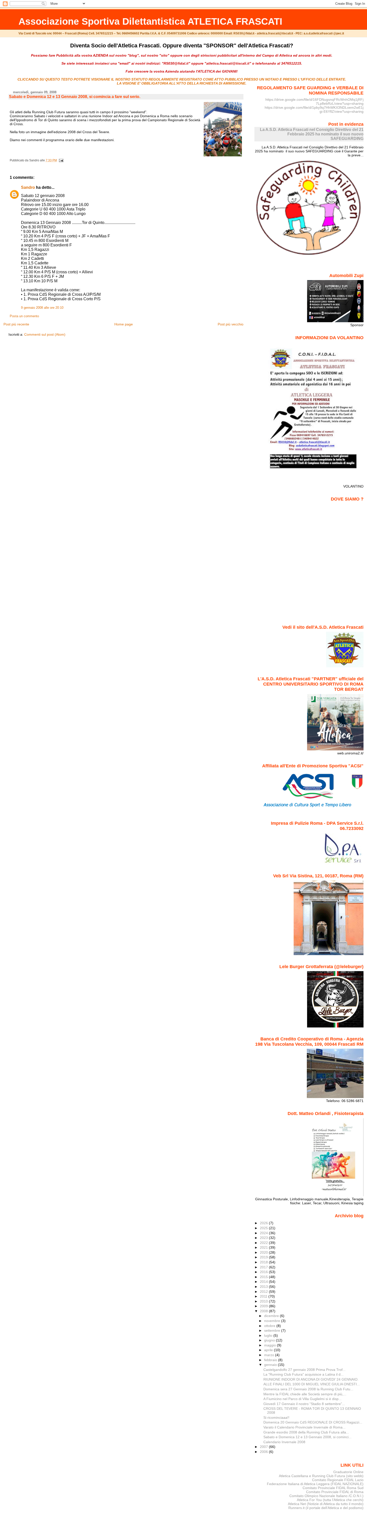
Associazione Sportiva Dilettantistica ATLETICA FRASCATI (150, 21)
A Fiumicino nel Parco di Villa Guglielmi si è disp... (302, 1399)
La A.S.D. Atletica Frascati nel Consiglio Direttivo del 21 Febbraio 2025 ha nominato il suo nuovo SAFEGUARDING (312, 134)
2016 (264, 1272)
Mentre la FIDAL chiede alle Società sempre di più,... (304, 1394)
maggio (270, 1345)
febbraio (271, 1360)
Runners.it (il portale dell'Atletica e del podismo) (326, 1508)
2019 (264, 1257)
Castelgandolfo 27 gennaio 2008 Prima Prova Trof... (304, 1370)
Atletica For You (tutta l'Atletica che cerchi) (330, 1500)
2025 (264, 1228)
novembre (272, 1321)
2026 (264, 1223)
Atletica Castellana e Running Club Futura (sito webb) (321, 1476)
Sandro (28, 187)
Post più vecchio (230, 324)
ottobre (270, 1326)
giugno (270, 1340)
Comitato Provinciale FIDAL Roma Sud (333, 1488)
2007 (264, 1447)
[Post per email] (61, 160)
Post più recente (16, 324)
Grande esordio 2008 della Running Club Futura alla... (306, 1432)
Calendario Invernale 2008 (284, 1442)
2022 (264, 1243)
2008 (264, 1311)
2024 (264, 1233)
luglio (268, 1335)
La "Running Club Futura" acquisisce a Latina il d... (303, 1374)
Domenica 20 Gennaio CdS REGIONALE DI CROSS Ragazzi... (312, 1422)
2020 (264, 1252)
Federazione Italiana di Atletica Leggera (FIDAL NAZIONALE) (315, 1484)
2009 (264, 1306)
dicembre (272, 1316)
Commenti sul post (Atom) (44, 334)
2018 (264, 1262)
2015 (264, 1277)
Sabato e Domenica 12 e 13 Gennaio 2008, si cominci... (307, 1437)
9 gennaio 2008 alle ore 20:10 (42, 307)
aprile (269, 1350)
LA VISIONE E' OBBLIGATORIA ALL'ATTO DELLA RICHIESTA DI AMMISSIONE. (181, 83)
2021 (264, 1247)
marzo (269, 1355)
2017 (264, 1267)
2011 (264, 1296)
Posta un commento (24, 316)
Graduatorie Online (348, 1472)
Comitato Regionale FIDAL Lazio (338, 1480)
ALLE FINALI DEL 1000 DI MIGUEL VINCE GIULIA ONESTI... (311, 1384)
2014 (264, 1282)
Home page (123, 324)
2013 (264, 1287)
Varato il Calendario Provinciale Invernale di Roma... (304, 1427)
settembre (272, 1330)
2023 (264, 1238)
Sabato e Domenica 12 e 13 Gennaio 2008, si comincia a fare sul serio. (74, 97)
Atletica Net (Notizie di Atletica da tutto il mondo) (326, 1504)
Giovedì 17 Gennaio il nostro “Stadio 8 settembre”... (304, 1404)
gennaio (271, 1365)
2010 (264, 1301)
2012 (264, 1292)
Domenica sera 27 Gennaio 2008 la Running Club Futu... (308, 1389)
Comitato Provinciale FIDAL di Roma (335, 1492)
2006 (264, 1452)
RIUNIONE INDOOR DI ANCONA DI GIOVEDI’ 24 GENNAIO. (311, 1379)
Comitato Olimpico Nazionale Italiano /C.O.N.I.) (326, 1496)
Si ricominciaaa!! (276, 1418)
